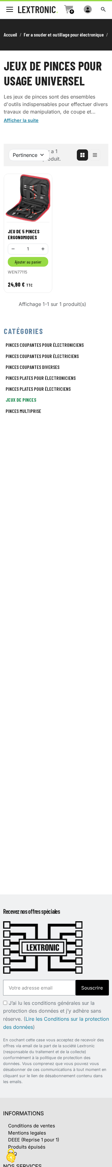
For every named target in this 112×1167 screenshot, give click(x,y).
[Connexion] (88, 9)
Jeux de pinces (21, 400)
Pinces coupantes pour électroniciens (45, 345)
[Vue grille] (82, 155)
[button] (103, 9)
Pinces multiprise (23, 411)
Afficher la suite (21, 120)
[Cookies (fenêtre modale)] (11, 1156)
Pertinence (25, 155)
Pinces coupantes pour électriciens (42, 356)
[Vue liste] (94, 155)
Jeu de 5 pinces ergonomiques (24, 234)
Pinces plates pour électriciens (38, 389)
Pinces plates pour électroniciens (41, 378)
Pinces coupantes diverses (32, 367)
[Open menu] (10, 9)
